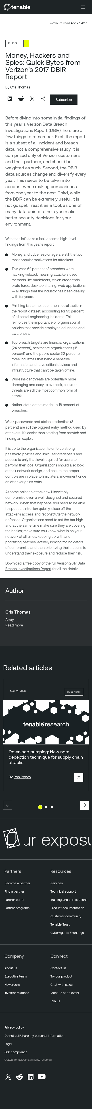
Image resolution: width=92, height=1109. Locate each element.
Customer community (65, 916)
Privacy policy (14, 1027)
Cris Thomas (20, 87)
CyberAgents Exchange (67, 932)
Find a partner (14, 891)
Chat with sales (61, 984)
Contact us (58, 968)
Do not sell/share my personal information (34, 1035)
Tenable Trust (60, 924)
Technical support (63, 891)
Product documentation (67, 908)
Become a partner (17, 883)
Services (56, 883)
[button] (7, 805)
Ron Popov (22, 777)
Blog (12, 43)
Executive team (15, 976)
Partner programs (16, 908)
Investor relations (16, 993)
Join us (55, 1001)
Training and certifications (68, 900)
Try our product (61, 976)
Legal (8, 1044)
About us (10, 968)
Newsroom (12, 984)
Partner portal (14, 900)
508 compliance (15, 1052)
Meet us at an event (64, 993)
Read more (14, 625)
